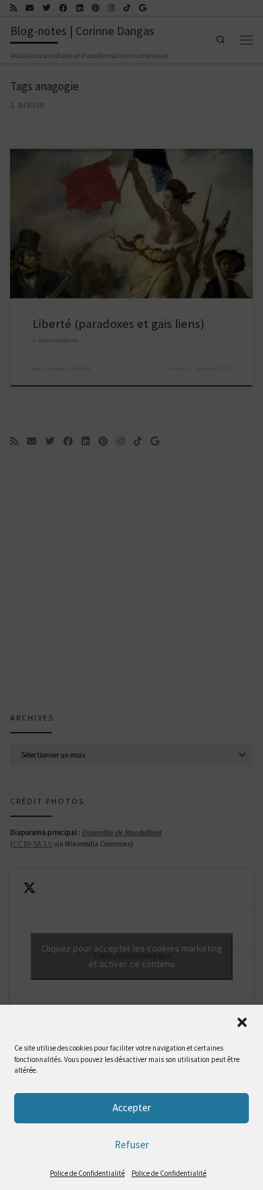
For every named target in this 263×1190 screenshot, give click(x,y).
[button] (242, 1022)
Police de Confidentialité (87, 1173)
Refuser (132, 1144)
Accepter (132, 1107)
